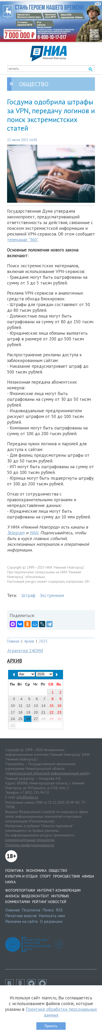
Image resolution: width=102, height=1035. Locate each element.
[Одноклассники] (27, 624)
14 (43, 705)
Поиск (48, 909)
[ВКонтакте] (20, 624)
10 (13, 705)
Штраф (28, 595)
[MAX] (13, 624)
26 (28, 719)
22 (51, 712)
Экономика (36, 870)
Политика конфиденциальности (29, 845)
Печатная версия (21, 915)
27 (36, 719)
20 (36, 712)
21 (43, 712)
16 (59, 705)
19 (28, 712)
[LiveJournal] (42, 624)
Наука (10, 882)
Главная (13, 641)
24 (13, 719)
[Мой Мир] (35, 624)
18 (20, 712)
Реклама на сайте (21, 921)
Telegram (16, 533)
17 (13, 712)
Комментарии (17, 901)
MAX (34, 533)
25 (20, 719)
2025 (43, 641)
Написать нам (52, 915)
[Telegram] (49, 624)
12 (28, 705)
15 (51, 705)
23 (59, 712)
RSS (59, 909)
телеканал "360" (22, 240)
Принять (51, 1026)
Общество (58, 870)
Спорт (45, 876)
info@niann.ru (27, 797)
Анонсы (12, 896)
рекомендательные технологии (29, 839)
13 (36, 705)
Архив (29, 641)
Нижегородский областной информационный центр (48, 773)
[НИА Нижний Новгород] (48, 60)
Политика (14, 870)
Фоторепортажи (20, 890)
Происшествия (66, 876)
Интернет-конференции (59, 890)
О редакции (51, 921)
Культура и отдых (21, 876)
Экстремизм (52, 595)
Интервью (60, 896)
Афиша (88, 876)
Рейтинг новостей (49, 901)
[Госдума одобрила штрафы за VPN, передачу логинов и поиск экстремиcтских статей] (51, 174)
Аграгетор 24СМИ (25, 650)
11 (20, 705)
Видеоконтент (35, 896)
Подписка (31, 909)
